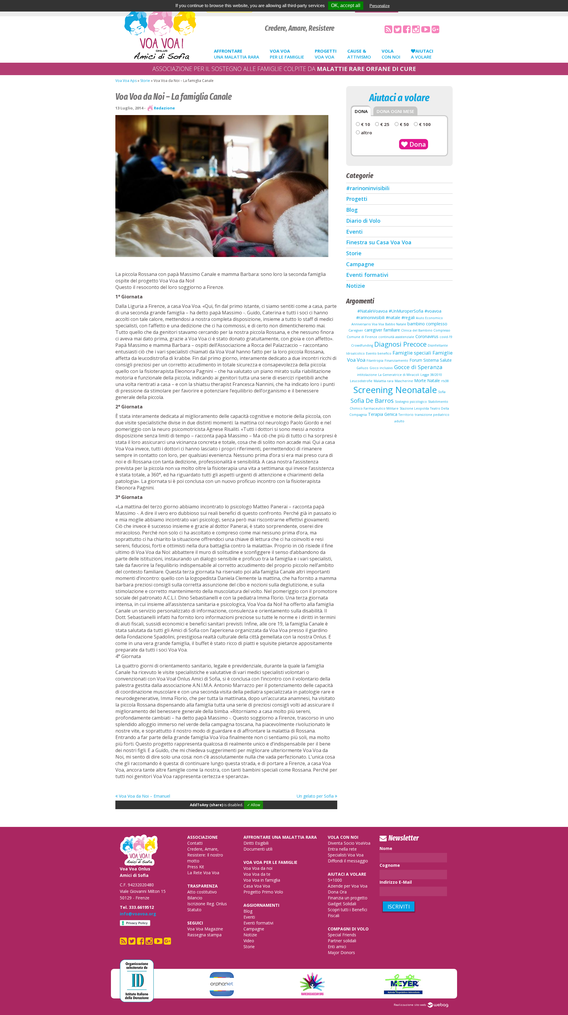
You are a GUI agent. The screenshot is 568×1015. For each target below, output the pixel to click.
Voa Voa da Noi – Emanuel (144, 796)
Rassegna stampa (204, 935)
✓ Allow (253, 804)
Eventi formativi (367, 274)
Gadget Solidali (342, 903)
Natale (433, 380)
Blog (352, 209)
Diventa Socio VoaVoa (349, 843)
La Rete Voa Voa (203, 872)
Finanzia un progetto (347, 898)
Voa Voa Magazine (205, 929)
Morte (420, 380)
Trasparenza (202, 886)
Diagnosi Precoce (400, 344)
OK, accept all (345, 5)
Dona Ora (337, 892)
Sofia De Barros (372, 400)
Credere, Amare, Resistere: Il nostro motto (205, 855)
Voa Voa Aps (126, 80)
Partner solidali (342, 940)
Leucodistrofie (361, 381)
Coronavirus (426, 336)
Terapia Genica (382, 414)
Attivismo (359, 54)
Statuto (194, 909)
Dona (417, 144)
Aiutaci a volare (347, 874)
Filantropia (375, 360)
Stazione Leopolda (414, 408)
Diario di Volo (363, 220)
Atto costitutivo (202, 892)
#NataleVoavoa (372, 311)
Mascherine (404, 381)
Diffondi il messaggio (348, 861)
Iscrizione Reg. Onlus (207, 903)
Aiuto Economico (429, 318)
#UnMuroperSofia (406, 311)
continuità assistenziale (396, 337)
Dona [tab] (361, 111)
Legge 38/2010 (431, 375)
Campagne (360, 264)
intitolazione (367, 375)
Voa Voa (326, 54)
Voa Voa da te (256, 874)
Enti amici (337, 946)
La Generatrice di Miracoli (398, 375)
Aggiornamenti (261, 905)
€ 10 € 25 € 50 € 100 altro (395, 128)
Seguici (195, 923)
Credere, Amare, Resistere (299, 28)
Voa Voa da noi (257, 868)
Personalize (379, 6)
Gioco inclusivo (381, 368)
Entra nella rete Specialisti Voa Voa (346, 852)
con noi (391, 54)
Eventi (354, 231)
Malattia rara (383, 381)
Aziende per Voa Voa (347, 886)
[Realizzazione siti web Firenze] (437, 1005)
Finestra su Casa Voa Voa (379, 242)
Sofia (442, 392)
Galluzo (362, 368)
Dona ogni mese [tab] (395, 111)
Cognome (390, 865)
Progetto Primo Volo (263, 892)
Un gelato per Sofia (316, 796)
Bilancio (194, 898)
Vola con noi (343, 837)
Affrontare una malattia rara (280, 837)
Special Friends (342, 935)
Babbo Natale (395, 324)
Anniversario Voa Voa (367, 324)
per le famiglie (287, 54)
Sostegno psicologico (411, 402)
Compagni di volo (348, 929)
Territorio (406, 415)
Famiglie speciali (412, 352)
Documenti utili (257, 849)
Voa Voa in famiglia (261, 880)
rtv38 (445, 381)
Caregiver (355, 330)
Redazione (164, 108)
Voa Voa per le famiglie (270, 862)
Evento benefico (378, 353)
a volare (422, 54)
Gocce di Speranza (418, 367)
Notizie (355, 285)
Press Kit (195, 866)
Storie (145, 80)
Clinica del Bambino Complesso (425, 330)
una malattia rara (236, 54)
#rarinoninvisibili (368, 188)
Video (248, 940)
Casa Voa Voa (256, 886)
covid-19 (446, 337)
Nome (386, 848)
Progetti (356, 198)
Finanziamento (396, 360)
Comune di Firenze (362, 337)
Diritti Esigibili (256, 843)
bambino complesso (427, 324)
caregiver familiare (382, 330)
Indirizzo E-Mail (396, 882)
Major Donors (341, 952)
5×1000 (335, 880)
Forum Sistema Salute (430, 360)
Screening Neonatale (395, 390)
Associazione (202, 837)
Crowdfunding (362, 345)
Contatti (195, 843)
